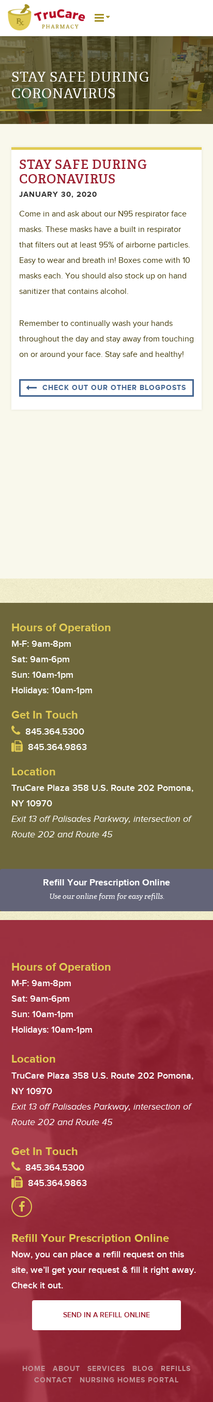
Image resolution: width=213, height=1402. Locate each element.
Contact (53, 1380)
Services (106, 1368)
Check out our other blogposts (114, 387)
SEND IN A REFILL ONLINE (106, 1315)
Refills (176, 1368)
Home (33, 1368)
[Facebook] (21, 1206)
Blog (143, 1368)
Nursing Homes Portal (129, 1380)
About (66, 1368)
